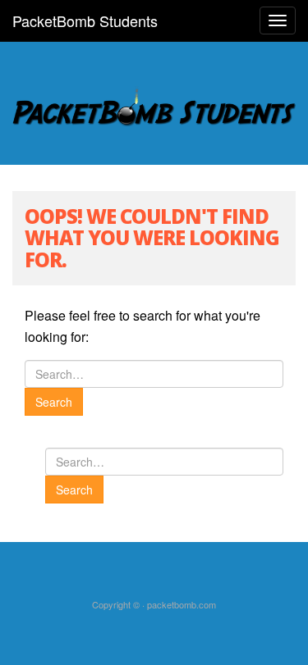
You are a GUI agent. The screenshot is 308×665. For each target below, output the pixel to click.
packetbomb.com (181, 604)
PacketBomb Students (85, 20)
